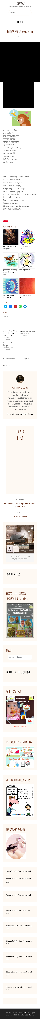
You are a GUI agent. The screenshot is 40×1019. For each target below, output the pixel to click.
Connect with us (13, 574)
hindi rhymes (24, 359)
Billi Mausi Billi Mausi (25, 296)
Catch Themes (29, 1015)
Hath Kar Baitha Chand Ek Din (9, 296)
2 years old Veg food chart (16, 987)
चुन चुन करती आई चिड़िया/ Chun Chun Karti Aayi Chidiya (10, 272)
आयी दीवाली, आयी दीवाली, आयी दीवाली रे (9, 247)
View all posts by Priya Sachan (20, 414)
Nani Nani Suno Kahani (25, 247)
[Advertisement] (20, 62)
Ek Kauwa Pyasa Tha (27, 331)
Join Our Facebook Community (18, 672)
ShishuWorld (20, 3)
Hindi (20, 37)
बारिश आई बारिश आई (24, 270)
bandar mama (11, 359)
